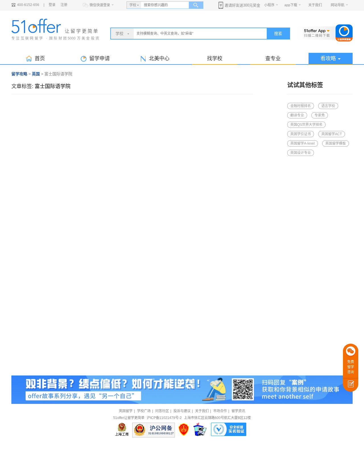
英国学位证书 (300, 134)
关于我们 (315, 5)
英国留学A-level (302, 143)
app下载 (290, 5)
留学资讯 (238, 411)
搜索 (278, 33)
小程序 (269, 5)
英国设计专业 (300, 153)
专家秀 (320, 115)
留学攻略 (19, 74)
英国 (36, 74)
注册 (64, 5)
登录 (52, 5)
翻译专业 (297, 115)
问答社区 (162, 411)
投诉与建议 (182, 411)
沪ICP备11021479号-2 (164, 418)
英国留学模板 (335, 143)
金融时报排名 (300, 106)
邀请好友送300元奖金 (242, 5)
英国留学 (126, 411)
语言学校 (328, 106)
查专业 (273, 58)
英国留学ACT (331, 134)
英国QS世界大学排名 (306, 125)
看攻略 (328, 58)
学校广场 (144, 411)
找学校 (214, 58)
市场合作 (220, 411)
